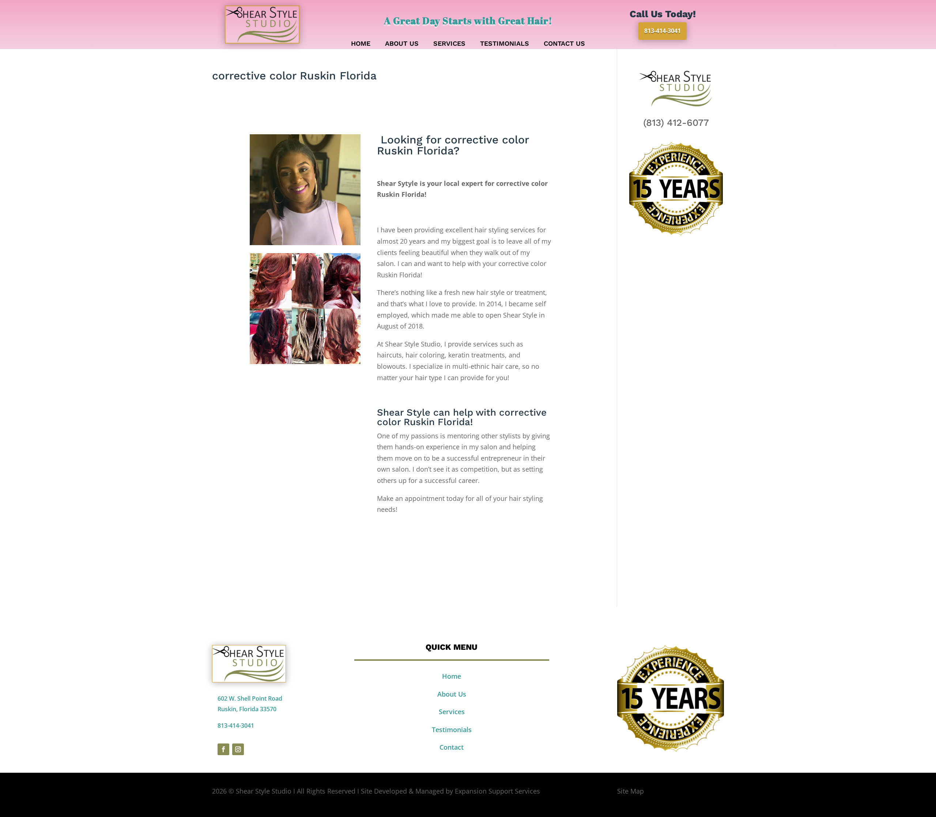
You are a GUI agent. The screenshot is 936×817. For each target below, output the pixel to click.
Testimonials (504, 44)
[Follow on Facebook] (223, 749)
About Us (451, 694)
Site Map (630, 791)
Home (360, 44)
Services (449, 44)
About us (402, 44)
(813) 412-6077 (676, 122)
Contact (451, 747)
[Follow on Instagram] (238, 749)
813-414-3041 (662, 31)
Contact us (564, 44)
